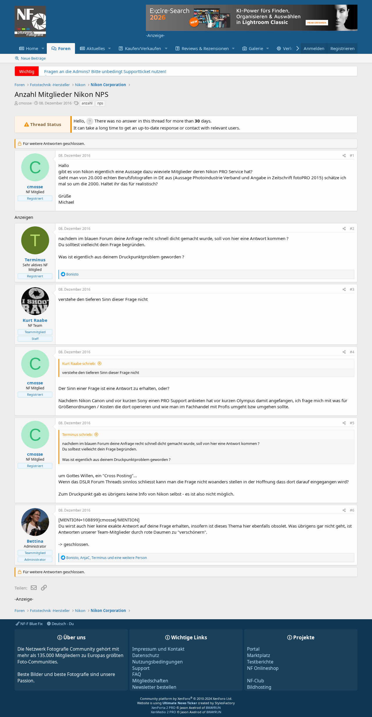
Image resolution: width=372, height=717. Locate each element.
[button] (43, 48)
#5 (352, 422)
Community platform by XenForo (186, 698)
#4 (352, 351)
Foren (64, 48)
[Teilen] (344, 155)
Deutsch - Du (62, 623)
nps (100, 103)
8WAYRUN (213, 707)
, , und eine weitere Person (106, 557)
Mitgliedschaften (150, 680)
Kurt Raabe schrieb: (79, 363)
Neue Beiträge (33, 58)
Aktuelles (96, 48)
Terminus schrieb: (77, 434)
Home (32, 48)
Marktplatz (258, 655)
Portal (253, 649)
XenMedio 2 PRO (163, 712)
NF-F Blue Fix (31, 623)
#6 (352, 510)
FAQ (136, 674)
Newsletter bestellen (154, 687)
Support (141, 668)
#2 (352, 228)
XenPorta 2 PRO (163, 707)
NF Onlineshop (263, 668)
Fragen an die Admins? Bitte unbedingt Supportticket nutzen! (105, 71)
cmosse (25, 103)
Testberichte (260, 662)
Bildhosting (259, 687)
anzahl (87, 103)
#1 (352, 155)
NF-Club (255, 680)
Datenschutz (145, 655)
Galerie (256, 48)
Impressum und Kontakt (158, 649)
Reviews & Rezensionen (205, 48)
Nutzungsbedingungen (157, 662)
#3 (352, 289)
